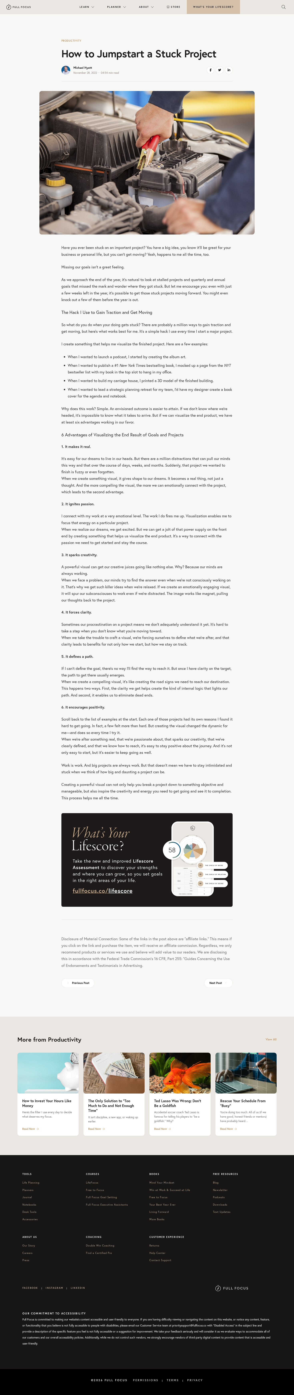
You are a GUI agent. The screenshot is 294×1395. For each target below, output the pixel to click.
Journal (27, 1197)
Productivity (71, 40)
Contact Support (160, 1260)
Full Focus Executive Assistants (107, 1204)
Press (25, 1260)
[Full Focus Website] (231, 1287)
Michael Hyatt (82, 68)
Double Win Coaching (100, 1245)
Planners (28, 1190)
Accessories (30, 1219)
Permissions (146, 1380)
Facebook (30, 1287)
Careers (27, 1253)
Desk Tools (29, 1212)
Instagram (54, 1287)
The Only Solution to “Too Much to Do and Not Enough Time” (111, 1105)
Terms (173, 1380)
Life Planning (31, 1182)
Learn (84, 6)
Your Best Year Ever (162, 1204)
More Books (157, 1219)
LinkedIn (78, 1287)
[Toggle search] (284, 7)
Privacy (195, 1380)
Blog (216, 1182)
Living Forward (159, 1212)
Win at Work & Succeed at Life (169, 1190)
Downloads (220, 1204)
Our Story (28, 1245)
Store (175, 6)
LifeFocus (92, 1182)
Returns (154, 1245)
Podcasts (219, 1197)
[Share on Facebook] (210, 70)
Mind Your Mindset (161, 1182)
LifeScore (213, 6)
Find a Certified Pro (99, 1253)
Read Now (28, 1129)
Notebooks (29, 1204)
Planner (114, 6)
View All (271, 1039)
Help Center (157, 1253)
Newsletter (220, 1190)
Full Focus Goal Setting (101, 1197)
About (144, 6)
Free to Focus (95, 1190)
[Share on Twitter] (219, 70)
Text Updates (222, 1212)
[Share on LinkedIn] (229, 70)
